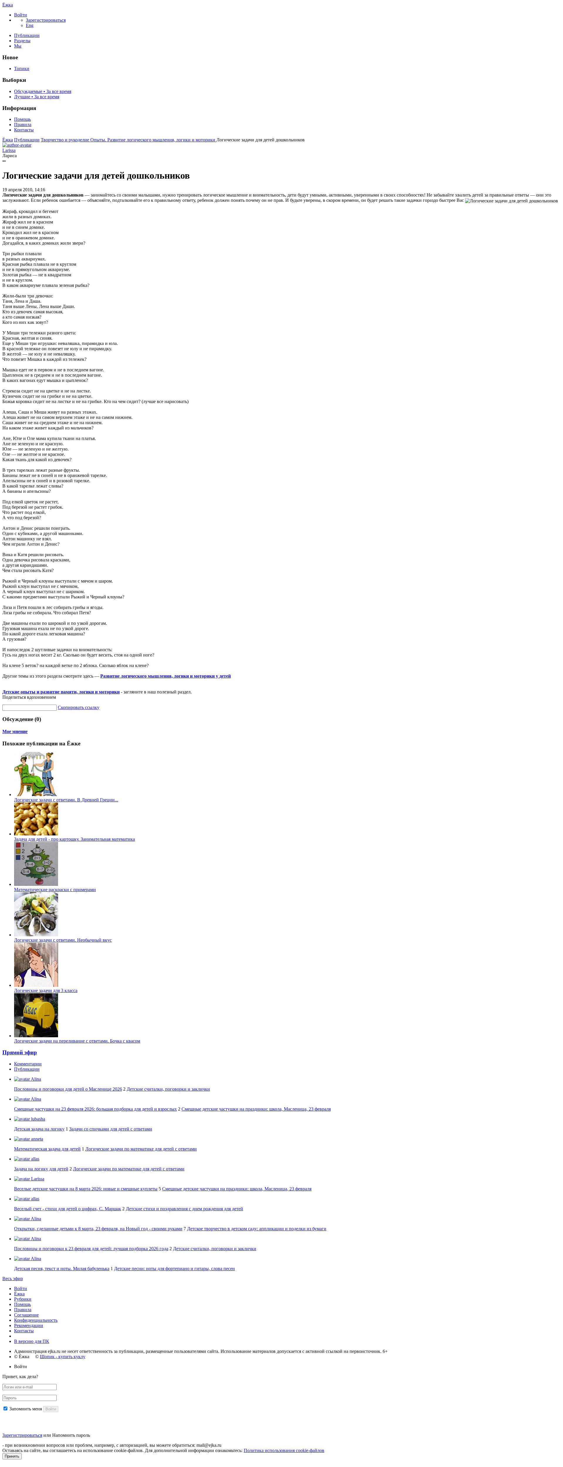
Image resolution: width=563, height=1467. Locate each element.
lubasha (37, 1118)
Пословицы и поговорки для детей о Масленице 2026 (68, 1089)
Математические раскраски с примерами (55, 889)
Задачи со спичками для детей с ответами (110, 1128)
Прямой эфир (19, 1052)
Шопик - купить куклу (62, 1356)
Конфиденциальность (35, 1320)
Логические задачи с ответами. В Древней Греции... (66, 799)
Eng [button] (29, 25)
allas (34, 1158)
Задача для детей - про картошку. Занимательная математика (74, 839)
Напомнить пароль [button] (71, 1435)
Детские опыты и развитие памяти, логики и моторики (61, 691)
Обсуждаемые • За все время (42, 91)
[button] (20, 14)
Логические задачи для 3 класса (45, 990)
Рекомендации (28, 1325)
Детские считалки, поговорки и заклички (168, 1089)
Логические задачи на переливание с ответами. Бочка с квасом (77, 1040)
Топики (21, 68)
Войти (20, 1288)
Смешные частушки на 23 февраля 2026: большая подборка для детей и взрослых (95, 1108)
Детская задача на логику (39, 1128)
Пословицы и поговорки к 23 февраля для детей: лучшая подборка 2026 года (91, 1248)
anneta (36, 1138)
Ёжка (7, 4)
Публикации (27, 35)
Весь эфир (12, 1278)
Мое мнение (15, 731)
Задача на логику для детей (41, 1168)
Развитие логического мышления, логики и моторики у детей (165, 676)
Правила (22, 124)
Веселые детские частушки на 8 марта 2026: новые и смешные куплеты (85, 1188)
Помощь (22, 119)
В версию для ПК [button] (31, 1341)
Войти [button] (20, 1366)
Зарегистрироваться (22, 1435)
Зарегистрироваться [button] (46, 20)
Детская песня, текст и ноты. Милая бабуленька (61, 1268)
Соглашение (26, 1314)
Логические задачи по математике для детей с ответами (141, 1148)
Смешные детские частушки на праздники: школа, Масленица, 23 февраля (256, 1108)
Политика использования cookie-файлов (284, 1450)
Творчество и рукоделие (65, 139)
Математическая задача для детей (47, 1148)
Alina (35, 1079)
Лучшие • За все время (36, 96)
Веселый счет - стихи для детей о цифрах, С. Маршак (67, 1208)
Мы (17, 45)
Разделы (22, 40)
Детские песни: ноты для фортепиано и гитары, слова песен (174, 1268)
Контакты (24, 129)
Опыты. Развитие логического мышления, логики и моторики (153, 139)
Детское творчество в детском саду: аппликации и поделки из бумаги (256, 1228)
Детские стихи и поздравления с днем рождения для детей (184, 1208)
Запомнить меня (25, 1408)
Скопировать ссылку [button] (78, 707)
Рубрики (22, 1299)
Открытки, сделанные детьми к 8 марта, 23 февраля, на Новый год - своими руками (98, 1228)
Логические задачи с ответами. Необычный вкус (63, 940)
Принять (12, 1456)
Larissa (37, 1178)
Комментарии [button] (28, 1063)
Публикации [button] (27, 1069)
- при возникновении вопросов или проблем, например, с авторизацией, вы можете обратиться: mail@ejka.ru (111, 1445)
